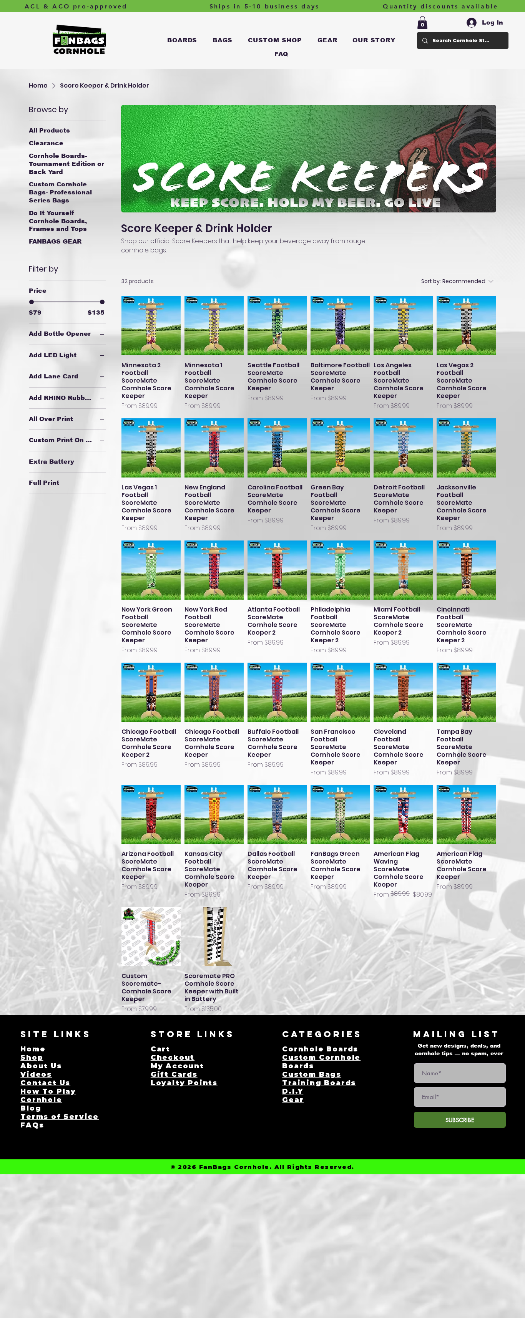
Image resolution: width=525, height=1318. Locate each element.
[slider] (31, 302)
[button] (182, 40)
